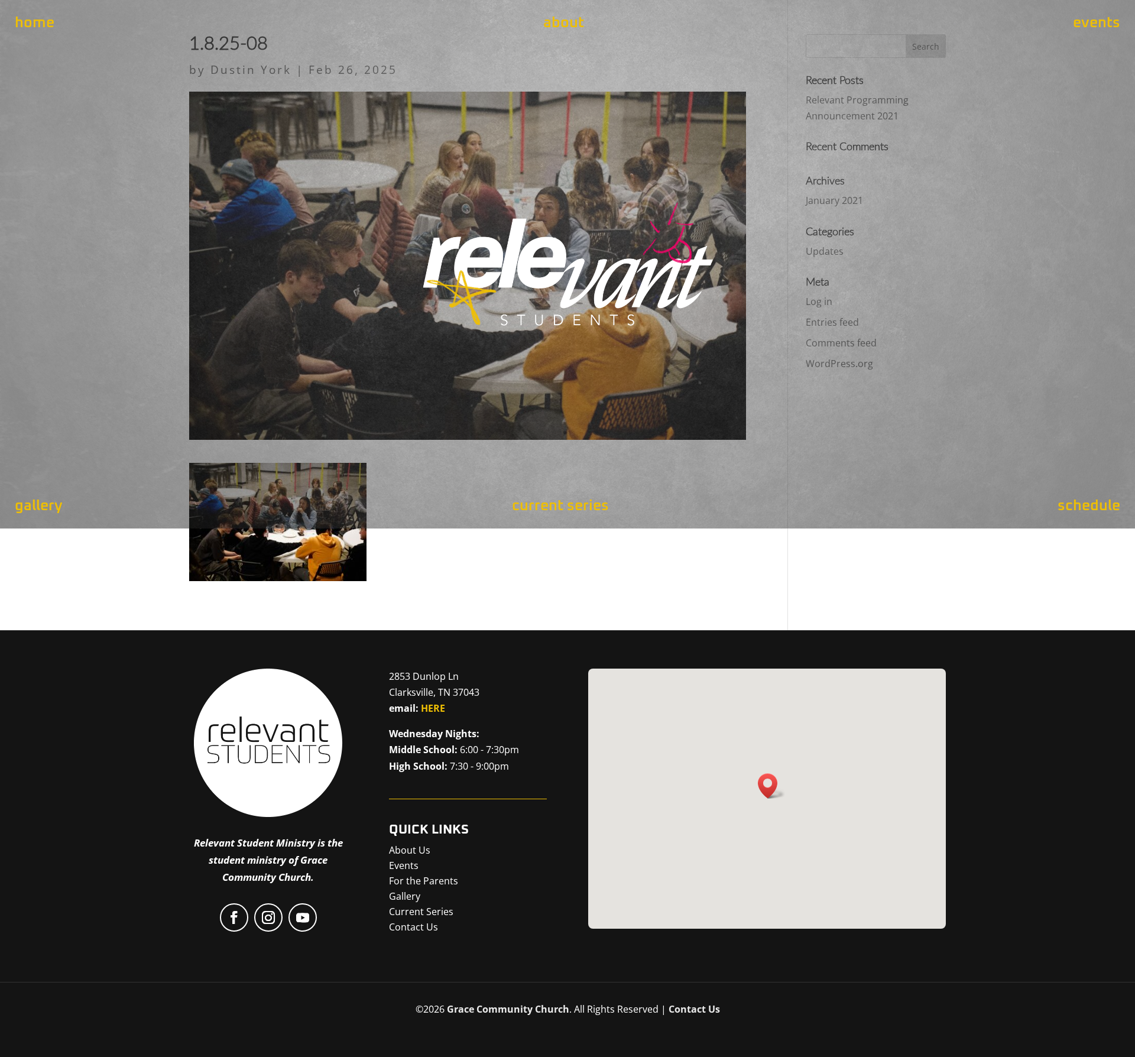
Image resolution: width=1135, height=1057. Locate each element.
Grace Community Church (508, 1009)
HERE (433, 708)
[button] (771, 786)
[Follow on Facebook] (234, 917)
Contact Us (694, 1009)
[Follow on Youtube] (302, 917)
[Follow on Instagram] (268, 917)
